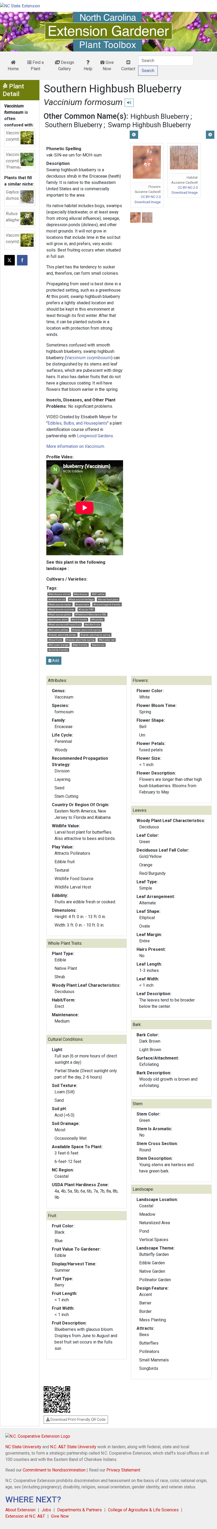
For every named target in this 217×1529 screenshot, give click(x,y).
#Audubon (97, 619)
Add (55, 660)
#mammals (82, 604)
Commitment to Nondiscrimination (54, 1470)
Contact (128, 68)
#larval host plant (108, 599)
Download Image (148, 202)
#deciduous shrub (59, 594)
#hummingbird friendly (107, 604)
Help (88, 68)
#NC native (98, 594)
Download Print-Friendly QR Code (78, 1419)
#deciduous (81, 594)
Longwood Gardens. (95, 435)
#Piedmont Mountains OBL (90, 614)
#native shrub (56, 599)
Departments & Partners (79, 1509)
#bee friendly (80, 644)
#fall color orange (58, 644)
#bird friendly (79, 619)
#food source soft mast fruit (64, 624)
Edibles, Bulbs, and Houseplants (77, 423)
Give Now (108, 65)
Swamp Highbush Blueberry (149, 125)
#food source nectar (59, 604)
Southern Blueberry (73, 125)
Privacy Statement (123, 1470)
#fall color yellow (58, 629)
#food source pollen (59, 614)
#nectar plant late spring (80, 639)
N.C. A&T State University (73, 1446)
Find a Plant (37, 65)
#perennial (98, 644)
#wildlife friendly (58, 649)
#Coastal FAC (86, 609)
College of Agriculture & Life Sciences (143, 1509)
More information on (75, 446)
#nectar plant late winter (62, 634)
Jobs (46, 1509)
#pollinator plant (57, 619)
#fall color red (107, 639)
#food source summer (61, 609)
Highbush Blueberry (159, 116)
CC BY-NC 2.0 (151, 197)
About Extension (20, 1509)
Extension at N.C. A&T (25, 1516)
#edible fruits (92, 624)
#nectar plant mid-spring (86, 629)
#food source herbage (81, 599)
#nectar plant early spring (95, 634)
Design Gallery (66, 65)
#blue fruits (55, 639)
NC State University (23, 1446)
